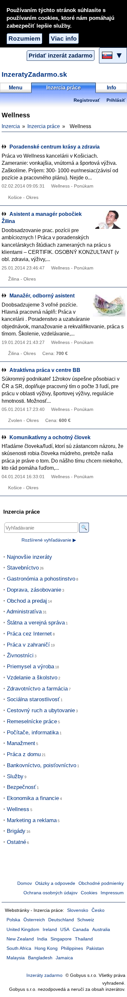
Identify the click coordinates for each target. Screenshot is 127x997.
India (42, 939)
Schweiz (85, 919)
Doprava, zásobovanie (34, 590)
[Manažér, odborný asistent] (109, 304)
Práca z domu (24, 754)
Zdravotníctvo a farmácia (37, 689)
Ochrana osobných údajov (50, 892)
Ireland (50, 929)
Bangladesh (40, 957)
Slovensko (77, 910)
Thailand (84, 939)
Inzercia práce (43, 126)
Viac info (64, 38)
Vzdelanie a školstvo (32, 678)
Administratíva (24, 612)
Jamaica (64, 957)
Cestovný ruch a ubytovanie (41, 710)
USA (64, 929)
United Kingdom (23, 929)
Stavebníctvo (23, 568)
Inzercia (11, 126)
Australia (101, 929)
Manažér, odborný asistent (42, 295)
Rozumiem (24, 38)
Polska (13, 919)
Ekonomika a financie (33, 798)
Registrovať (87, 100)
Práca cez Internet (29, 634)
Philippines (72, 948)
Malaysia (16, 957)
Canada (81, 929)
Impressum (112, 892)
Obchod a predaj (27, 601)
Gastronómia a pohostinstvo (41, 579)
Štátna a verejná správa (36, 623)
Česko (98, 910)
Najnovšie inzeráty (29, 557)
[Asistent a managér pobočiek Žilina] (109, 223)
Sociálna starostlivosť (33, 699)
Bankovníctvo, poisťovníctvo (41, 765)
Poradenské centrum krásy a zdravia (54, 147)
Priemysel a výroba (30, 666)
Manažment (21, 743)
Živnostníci (20, 655)
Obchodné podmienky (101, 883)
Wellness (18, 809)
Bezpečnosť (21, 787)
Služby (15, 776)
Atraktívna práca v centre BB (44, 370)
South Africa (19, 948)
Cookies (89, 892)
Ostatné (16, 842)
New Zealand (20, 939)
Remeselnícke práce (32, 721)
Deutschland (61, 919)
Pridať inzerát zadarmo (60, 55)
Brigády (16, 831)
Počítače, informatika (33, 732)
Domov (24, 883)
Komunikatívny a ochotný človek (50, 437)
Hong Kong (46, 948)
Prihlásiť (115, 100)
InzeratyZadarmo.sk (34, 74)
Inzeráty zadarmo (44, 975)
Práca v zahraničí (28, 645)
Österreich (34, 919)
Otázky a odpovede (55, 883)
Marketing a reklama (32, 820)
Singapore (61, 939)
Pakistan (95, 948)
